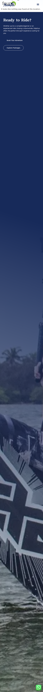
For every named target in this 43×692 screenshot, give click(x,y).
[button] (38, 4)
